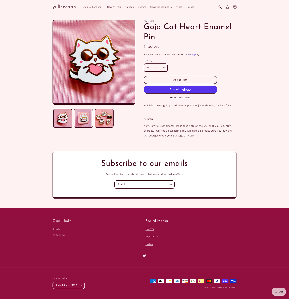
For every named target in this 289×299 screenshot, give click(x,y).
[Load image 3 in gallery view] (104, 118)
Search (56, 229)
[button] (93, 7)
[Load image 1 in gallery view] (62, 118)
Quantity (148, 60)
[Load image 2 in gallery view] (83, 118)
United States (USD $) (67, 285)
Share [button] (151, 119)
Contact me (59, 235)
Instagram (152, 237)
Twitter (150, 229)
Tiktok (149, 244)
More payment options (180, 97)
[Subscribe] (170, 184)
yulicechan (216, 287)
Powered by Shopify (228, 287)
